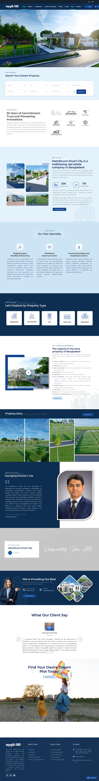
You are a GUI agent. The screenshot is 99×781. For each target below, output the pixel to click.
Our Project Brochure (57, 752)
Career (67, 6)
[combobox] (17, 85)
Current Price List (56, 754)
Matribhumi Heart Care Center (49, 254)
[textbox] (10, 85)
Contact (78, 6)
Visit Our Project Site (34, 757)
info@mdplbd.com (80, 756)
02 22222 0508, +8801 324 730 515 (83, 761)
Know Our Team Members (36, 759)
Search (80, 91)
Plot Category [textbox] (55, 91)
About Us (31, 749)
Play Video (16, 552)
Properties (38, 6)
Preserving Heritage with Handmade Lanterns (79, 254)
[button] (19, 638)
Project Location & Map (58, 759)
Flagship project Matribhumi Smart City (20, 254)
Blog (72, 6)
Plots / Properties (56, 749)
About (30, 6)
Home (24, 6)
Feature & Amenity (50, 6)
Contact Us (32, 752)
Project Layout (56, 757)
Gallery (60, 6)
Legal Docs (32, 754)
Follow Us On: (83, 1)
